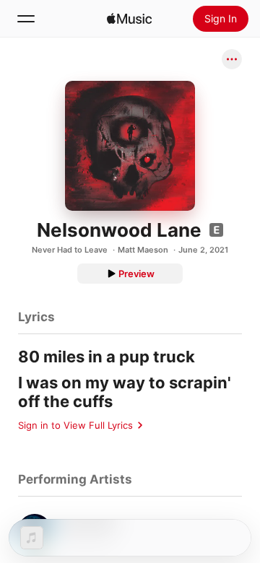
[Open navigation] (26, 19)
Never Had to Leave (70, 250)
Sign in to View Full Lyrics (75, 425)
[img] (129, 18)
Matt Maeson (143, 250)
